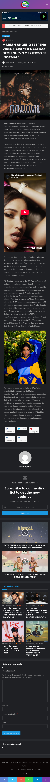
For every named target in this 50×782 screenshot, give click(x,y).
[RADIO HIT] (25, 4)
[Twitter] (26, 773)
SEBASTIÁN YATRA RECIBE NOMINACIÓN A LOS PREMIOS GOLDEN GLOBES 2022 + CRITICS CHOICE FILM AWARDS (13, 612)
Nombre (6, 705)
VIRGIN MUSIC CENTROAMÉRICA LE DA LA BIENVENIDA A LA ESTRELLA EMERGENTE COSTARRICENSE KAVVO (36, 612)
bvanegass (9, 63)
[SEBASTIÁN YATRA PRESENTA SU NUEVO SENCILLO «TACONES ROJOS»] (13, 631)
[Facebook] (23, 773)
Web (4, 723)
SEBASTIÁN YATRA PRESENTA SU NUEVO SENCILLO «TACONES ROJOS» (10, 649)
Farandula (13, 31)
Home (6, 31)
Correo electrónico (10, 714)
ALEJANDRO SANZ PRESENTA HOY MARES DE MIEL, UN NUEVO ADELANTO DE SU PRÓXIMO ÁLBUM (36, 650)
